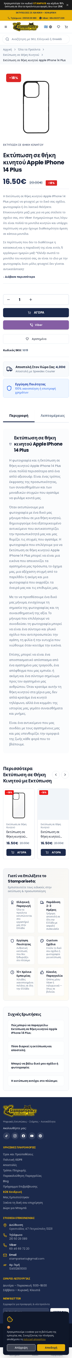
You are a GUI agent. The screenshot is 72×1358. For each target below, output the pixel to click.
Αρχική (7, 49)
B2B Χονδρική (12, 1192)
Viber (38, 325)
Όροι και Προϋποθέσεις (18, 1154)
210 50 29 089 (29, 18)
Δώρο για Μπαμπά (14, 1208)
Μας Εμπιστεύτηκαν (16, 1197)
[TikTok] (6, 1135)
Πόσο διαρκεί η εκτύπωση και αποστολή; (31, 1048)
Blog (6, 1181)
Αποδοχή (51, 1348)
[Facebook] (23, 1135)
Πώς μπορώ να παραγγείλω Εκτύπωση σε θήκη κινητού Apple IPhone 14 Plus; (34, 1029)
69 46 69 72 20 (19, 1249)
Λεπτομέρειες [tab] (53, 415)
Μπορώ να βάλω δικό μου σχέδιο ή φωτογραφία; (34, 1065)
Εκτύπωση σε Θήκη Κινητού (21, 55)
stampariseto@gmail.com (26, 1259)
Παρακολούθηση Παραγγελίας (22, 1176)
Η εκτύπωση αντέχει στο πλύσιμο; (34, 1081)
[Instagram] (15, 1135)
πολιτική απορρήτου (34, 1339)
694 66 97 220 (57, 18)
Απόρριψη (21, 1348)
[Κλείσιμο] (67, 5)
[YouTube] (31, 1135)
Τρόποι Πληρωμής (14, 1170)
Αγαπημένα (39, 339)
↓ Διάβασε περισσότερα (19, 277)
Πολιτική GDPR (12, 1160)
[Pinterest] (40, 1135)
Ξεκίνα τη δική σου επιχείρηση (23, 1203)
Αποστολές (10, 1165)
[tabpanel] (36, 591)
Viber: (45, 18)
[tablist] (36, 416)
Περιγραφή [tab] (18, 415)
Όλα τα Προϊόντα (29, 49)
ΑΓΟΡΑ (39, 312)
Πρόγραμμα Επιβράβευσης (20, 1186)
